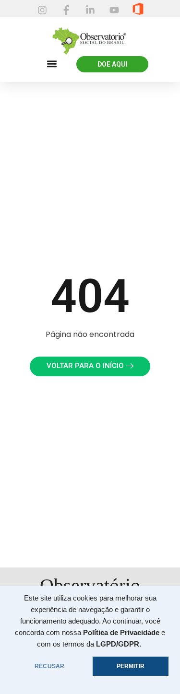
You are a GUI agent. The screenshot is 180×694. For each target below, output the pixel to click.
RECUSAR (49, 666)
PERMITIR (130, 666)
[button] (52, 64)
